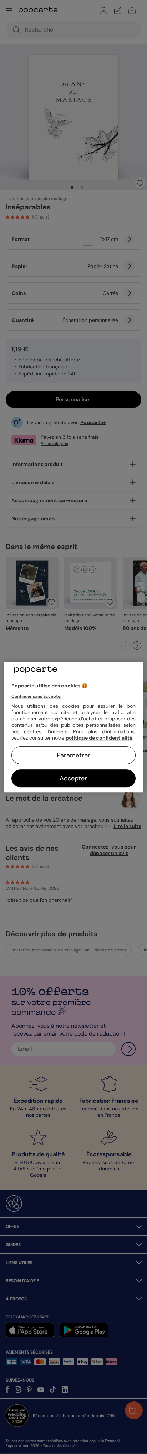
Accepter (73, 778)
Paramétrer (73, 755)
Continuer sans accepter (36, 696)
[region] (73, 727)
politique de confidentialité (99, 738)
